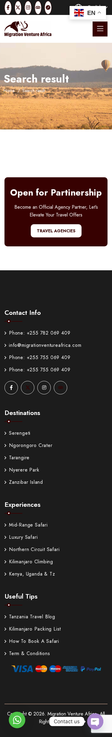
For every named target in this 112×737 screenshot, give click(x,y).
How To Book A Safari (34, 641)
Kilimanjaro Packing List (35, 628)
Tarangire (19, 457)
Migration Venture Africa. (72, 713)
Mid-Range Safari (28, 524)
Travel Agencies (56, 231)
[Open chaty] (95, 721)
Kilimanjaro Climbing (31, 561)
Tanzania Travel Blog (32, 616)
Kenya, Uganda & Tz (32, 573)
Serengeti (19, 433)
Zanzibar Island (26, 482)
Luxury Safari (23, 537)
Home (9, 91)
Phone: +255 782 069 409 (39, 332)
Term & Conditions (29, 653)
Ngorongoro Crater (31, 445)
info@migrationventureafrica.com (45, 345)
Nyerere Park (24, 469)
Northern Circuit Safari (34, 549)
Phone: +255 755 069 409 (39, 357)
